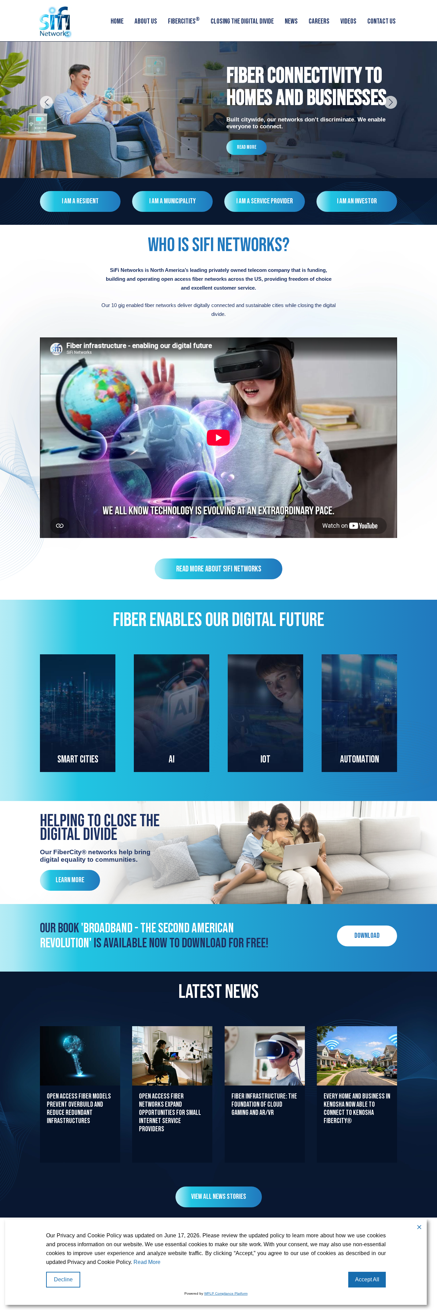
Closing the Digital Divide (242, 21)
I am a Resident (80, 201)
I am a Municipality (172, 201)
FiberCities (184, 20)
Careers (319, 21)
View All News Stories (218, 1196)
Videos (348, 21)
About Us (146, 21)
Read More (246, 147)
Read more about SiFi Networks (218, 569)
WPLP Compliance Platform (226, 1293)
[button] (46, 102)
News (291, 21)
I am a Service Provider (264, 201)
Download (367, 935)
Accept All (367, 1279)
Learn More (70, 880)
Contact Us (381, 21)
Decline (63, 1279)
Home (117, 21)
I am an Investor (357, 201)
